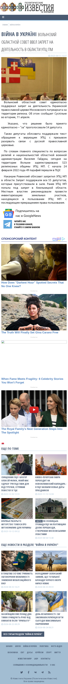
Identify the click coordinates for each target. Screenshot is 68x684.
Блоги (18, 646)
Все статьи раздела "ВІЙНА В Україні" (22, 634)
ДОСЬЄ (30, 652)
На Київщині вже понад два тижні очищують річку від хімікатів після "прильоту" (16, 617)
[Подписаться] (22, 213)
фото (39, 521)
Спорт (49, 652)
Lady (36, 658)
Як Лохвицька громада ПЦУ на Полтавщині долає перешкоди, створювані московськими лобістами (50, 527)
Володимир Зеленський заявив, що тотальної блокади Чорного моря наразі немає (48, 578)
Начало (9, 646)
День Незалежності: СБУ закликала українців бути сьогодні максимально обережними (49, 618)
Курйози (39, 652)
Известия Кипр (25, 658)
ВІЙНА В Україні (19, 34)
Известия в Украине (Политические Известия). (35, 678)
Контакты (45, 658)
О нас (52, 664)
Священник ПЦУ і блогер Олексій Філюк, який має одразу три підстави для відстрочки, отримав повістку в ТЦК (15, 484)
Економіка (13, 652)
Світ (22, 652)
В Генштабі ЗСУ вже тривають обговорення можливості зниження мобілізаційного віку (17, 578)
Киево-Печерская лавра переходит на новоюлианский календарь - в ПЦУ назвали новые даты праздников (51, 484)
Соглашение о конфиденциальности (30, 664)
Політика (44, 646)
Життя (57, 652)
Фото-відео (56, 646)
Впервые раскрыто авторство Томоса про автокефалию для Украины (16, 524)
